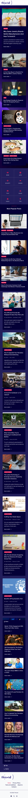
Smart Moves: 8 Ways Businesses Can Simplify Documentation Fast (12, 233)
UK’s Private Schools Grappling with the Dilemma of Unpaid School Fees (13, 557)
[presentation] (14, 17)
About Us (20, 785)
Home (9, 783)
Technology (10, 230)
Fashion (5, 28)
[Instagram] (17, 796)
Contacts (14, 787)
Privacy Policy (16, 783)
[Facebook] (11, 796)
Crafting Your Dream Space (12, 517)
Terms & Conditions (10, 785)
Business (4, 230)
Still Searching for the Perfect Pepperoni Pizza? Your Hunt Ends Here (13, 649)
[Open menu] (24, 2)
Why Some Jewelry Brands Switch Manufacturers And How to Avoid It (14, 34)
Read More (7, 46)
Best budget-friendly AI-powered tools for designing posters (13, 101)
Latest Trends (7, 126)
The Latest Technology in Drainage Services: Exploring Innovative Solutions (13, 477)
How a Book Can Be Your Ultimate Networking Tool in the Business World (12, 260)
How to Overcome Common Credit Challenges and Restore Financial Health (13, 286)
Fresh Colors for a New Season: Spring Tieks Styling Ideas (13, 159)
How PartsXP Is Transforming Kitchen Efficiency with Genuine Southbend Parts (13, 130)
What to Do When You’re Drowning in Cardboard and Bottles (12, 435)
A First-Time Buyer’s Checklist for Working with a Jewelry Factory (13, 73)
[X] (14, 796)
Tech (5, 97)
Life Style (6, 155)
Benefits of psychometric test (13, 599)
